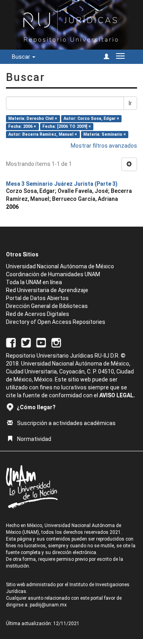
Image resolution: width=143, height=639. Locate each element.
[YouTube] (41, 342)
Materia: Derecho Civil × (32, 118)
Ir (130, 103)
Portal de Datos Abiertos (37, 298)
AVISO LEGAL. (117, 395)
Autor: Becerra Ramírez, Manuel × (42, 134)
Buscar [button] (21, 57)
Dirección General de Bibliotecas (47, 306)
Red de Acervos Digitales (37, 314)
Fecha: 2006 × (22, 126)
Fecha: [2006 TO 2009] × (67, 126)
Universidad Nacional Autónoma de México (60, 266)
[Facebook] (11, 342)
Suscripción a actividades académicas (66, 423)
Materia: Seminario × (104, 134)
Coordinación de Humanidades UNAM (53, 274)
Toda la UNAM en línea (34, 282)
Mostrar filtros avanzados (104, 145)
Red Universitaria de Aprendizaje (47, 290)
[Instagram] (56, 342)
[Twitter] (26, 342)
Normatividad (34, 439)
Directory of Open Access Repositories (55, 322)
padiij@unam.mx (48, 605)
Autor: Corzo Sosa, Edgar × (91, 118)
